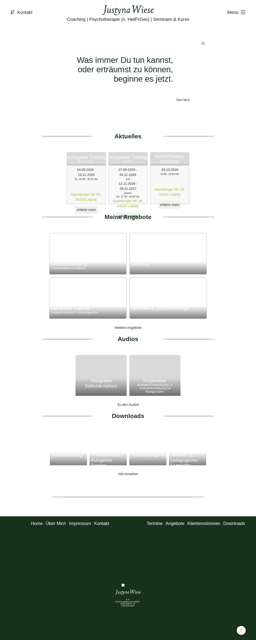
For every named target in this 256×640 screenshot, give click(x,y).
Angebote (174, 523)
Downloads (234, 523)
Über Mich (183, 100)
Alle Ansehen (128, 474)
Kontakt (101, 523)
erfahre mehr (86, 210)
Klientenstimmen (203, 523)
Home (37, 523)
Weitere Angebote (128, 328)
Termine (154, 523)
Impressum (80, 523)
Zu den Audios (128, 405)
